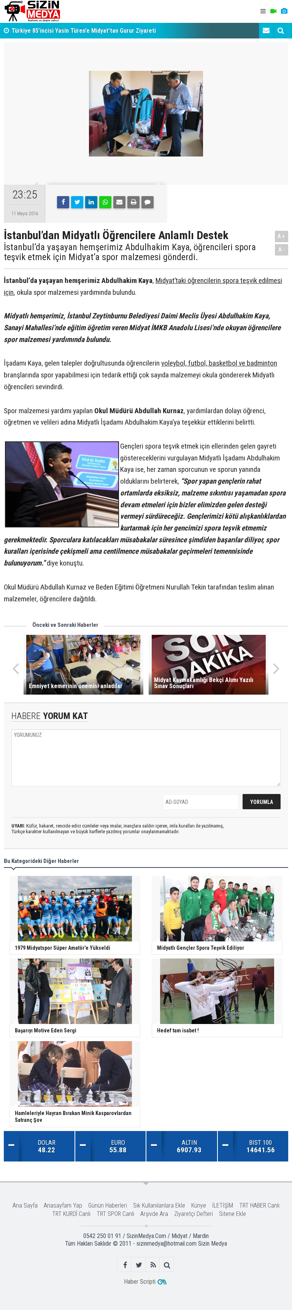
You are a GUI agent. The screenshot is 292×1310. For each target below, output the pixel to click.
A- (281, 249)
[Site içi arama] (280, 30)
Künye (198, 1205)
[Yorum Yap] (147, 202)
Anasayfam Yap (63, 1205)
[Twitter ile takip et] (139, 1264)
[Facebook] (63, 202)
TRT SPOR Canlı (115, 1213)
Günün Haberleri (107, 1205)
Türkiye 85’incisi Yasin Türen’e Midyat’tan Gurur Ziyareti (83, 30)
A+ (282, 236)
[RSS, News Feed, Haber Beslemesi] (153, 1264)
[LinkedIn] (91, 202)
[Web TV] (273, 11)
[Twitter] (77, 202)
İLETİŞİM (222, 1205)
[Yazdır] (133, 202)
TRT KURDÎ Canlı (71, 1213)
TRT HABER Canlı (259, 1205)
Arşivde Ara (154, 1213)
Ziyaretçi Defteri (193, 1213)
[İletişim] (266, 30)
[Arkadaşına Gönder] (119, 202)
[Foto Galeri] (284, 11)
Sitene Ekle (232, 1213)
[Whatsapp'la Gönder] (105, 202)
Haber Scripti (140, 1281)
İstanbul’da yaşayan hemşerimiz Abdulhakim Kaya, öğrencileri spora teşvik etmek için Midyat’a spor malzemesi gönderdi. (130, 252)
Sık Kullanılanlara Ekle (159, 1205)
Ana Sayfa (25, 1205)
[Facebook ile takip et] (125, 1264)
